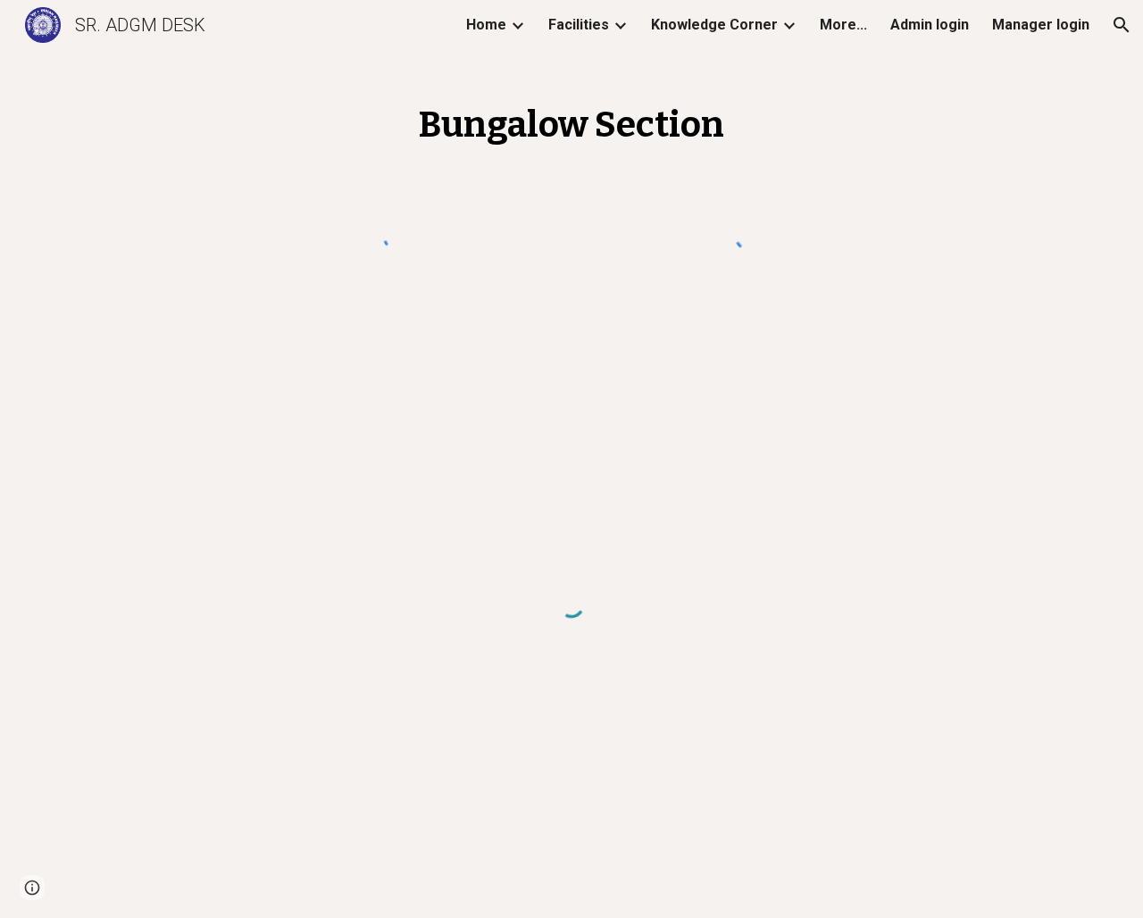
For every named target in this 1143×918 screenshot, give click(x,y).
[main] (571, 118)
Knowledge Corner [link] (714, 24)
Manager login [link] (1040, 24)
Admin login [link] (929, 24)
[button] (1121, 25)
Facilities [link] (578, 24)
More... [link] (843, 24)
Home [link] (486, 24)
